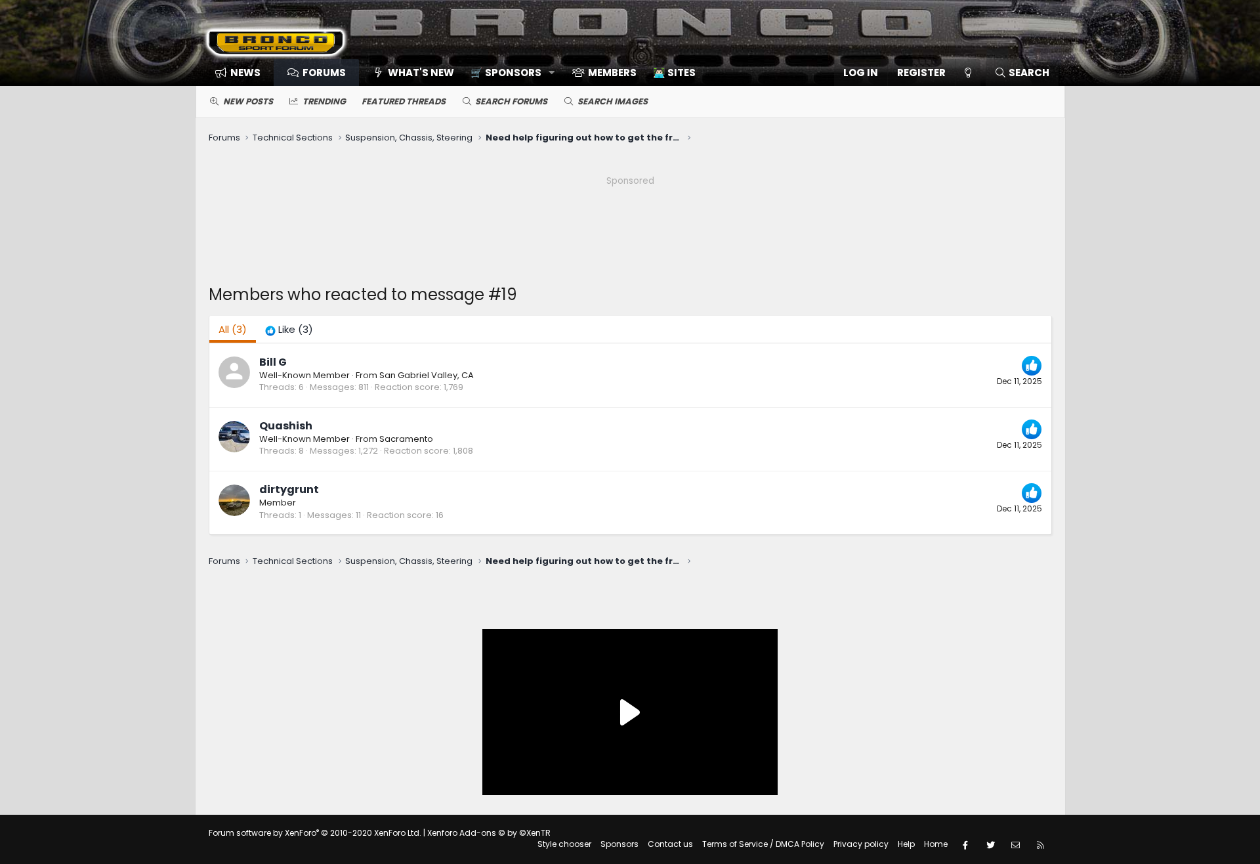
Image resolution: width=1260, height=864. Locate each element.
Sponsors (619, 844)
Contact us (670, 844)
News (245, 72)
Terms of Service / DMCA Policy (763, 844)
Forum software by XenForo (315, 832)
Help (906, 844)
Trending (324, 101)
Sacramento (406, 439)
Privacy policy (861, 844)
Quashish (285, 425)
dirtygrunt (289, 489)
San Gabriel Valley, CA (426, 375)
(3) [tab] (233, 329)
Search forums (511, 101)
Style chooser (564, 844)
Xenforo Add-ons (489, 832)
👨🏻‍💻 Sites (674, 72)
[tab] (289, 329)
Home (936, 844)
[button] (508, 72)
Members (612, 72)
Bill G (273, 362)
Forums (324, 72)
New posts (248, 101)
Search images (613, 101)
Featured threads (404, 101)
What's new (421, 72)
